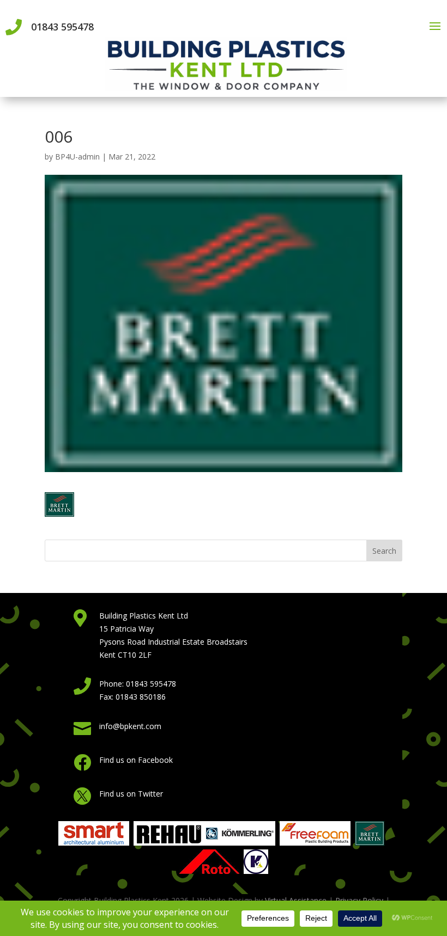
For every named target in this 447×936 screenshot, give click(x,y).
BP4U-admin (77, 156)
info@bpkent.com (130, 726)
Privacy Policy (359, 900)
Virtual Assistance (296, 900)
